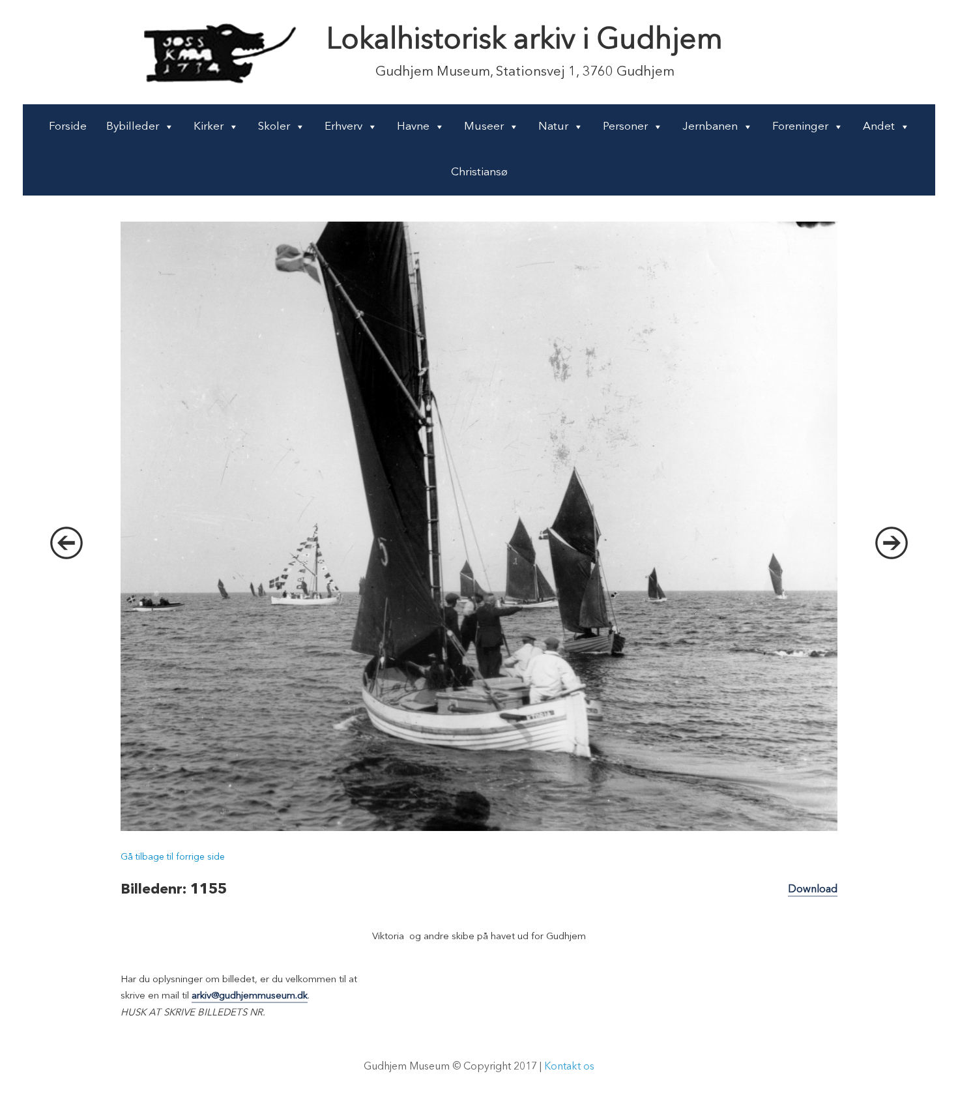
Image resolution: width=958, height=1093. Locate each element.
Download (812, 889)
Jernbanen (710, 126)
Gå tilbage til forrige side (173, 857)
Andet (879, 126)
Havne (413, 126)
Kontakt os (569, 1067)
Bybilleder (132, 126)
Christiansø (479, 172)
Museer (484, 126)
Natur (553, 126)
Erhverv (343, 126)
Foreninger (800, 126)
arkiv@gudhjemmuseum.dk (250, 996)
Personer (625, 126)
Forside (68, 126)
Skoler (274, 126)
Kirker (209, 126)
